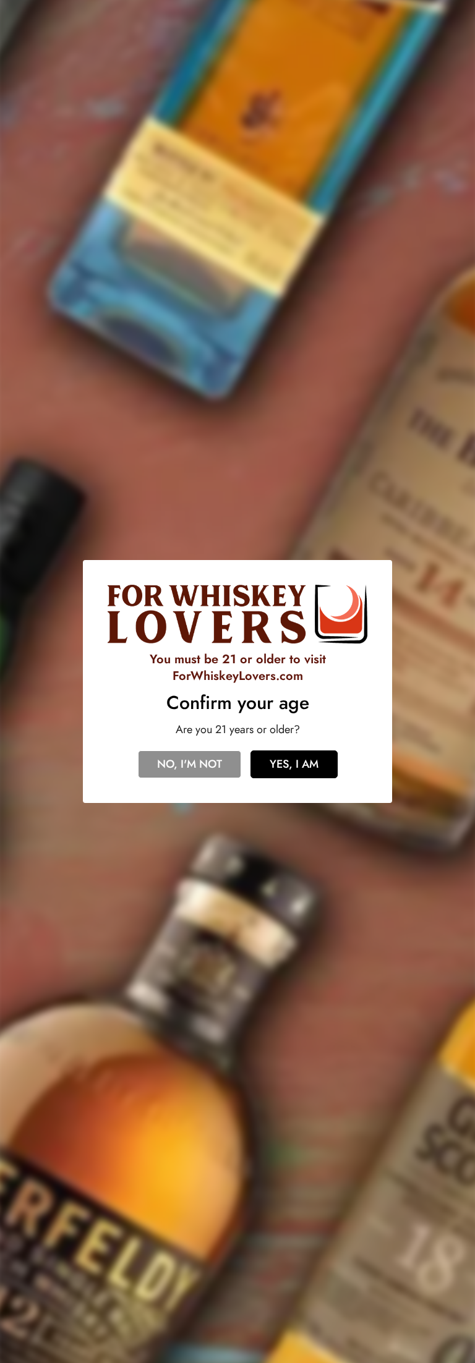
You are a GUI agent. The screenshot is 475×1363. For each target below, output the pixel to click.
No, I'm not (189, 764)
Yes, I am (294, 764)
